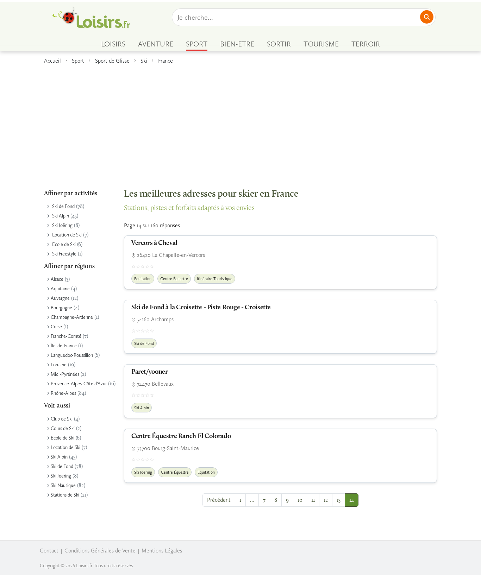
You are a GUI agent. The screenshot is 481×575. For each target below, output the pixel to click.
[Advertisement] (240, 123)
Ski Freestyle (64, 254)
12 (326, 500)
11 (313, 500)
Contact (49, 550)
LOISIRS (113, 44)
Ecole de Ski (64, 244)
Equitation (142, 278)
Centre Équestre (174, 278)
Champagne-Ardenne (72, 317)
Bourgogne (61, 308)
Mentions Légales (162, 550)
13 (339, 500)
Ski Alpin (60, 216)
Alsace (57, 279)
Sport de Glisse (112, 60)
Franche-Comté (66, 336)
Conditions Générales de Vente (100, 550)
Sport (78, 60)
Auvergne (60, 298)
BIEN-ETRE (237, 44)
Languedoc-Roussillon (72, 355)
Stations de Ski (65, 495)
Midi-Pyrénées (65, 374)
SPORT (196, 44)
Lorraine (59, 365)
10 (300, 500)
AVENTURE (155, 44)
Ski (143, 60)
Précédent (219, 500)
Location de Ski (67, 235)
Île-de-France (64, 346)
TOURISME (321, 44)
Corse (56, 327)
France (165, 60)
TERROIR (365, 44)
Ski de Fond (63, 206)
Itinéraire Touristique (214, 278)
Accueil (52, 60)
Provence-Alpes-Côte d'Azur (79, 384)
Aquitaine (60, 289)
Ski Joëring (62, 225)
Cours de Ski (63, 428)
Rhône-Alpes (63, 393)
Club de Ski (62, 419)
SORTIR (279, 44)
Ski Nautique (63, 485)
